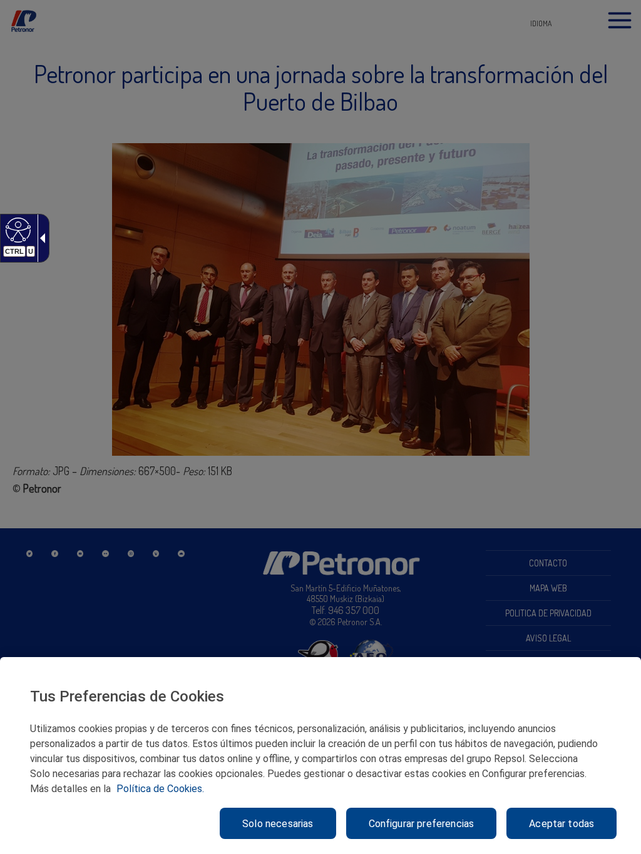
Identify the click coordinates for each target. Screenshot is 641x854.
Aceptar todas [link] (561, 824)
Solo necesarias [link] (277, 824)
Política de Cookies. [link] (160, 789)
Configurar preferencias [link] (421, 824)
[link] (17, 229)
